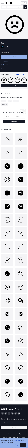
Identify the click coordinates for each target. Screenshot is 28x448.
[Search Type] (3, 7)
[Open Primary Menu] (2, 3)
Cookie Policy (17, 440)
